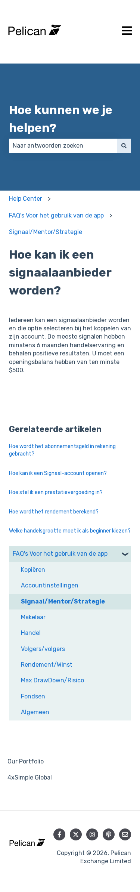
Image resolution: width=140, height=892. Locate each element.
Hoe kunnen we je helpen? (60, 119)
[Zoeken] (124, 146)
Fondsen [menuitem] (33, 696)
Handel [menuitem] (31, 632)
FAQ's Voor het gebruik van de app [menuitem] (60, 553)
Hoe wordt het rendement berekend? (54, 512)
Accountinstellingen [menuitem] (49, 585)
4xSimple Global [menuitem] (29, 777)
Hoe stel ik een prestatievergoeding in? (56, 492)
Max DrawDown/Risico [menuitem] (52, 680)
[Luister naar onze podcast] (109, 834)
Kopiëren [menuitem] (33, 569)
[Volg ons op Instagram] (92, 834)
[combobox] (63, 146)
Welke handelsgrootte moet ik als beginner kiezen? (70, 531)
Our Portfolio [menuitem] (25, 761)
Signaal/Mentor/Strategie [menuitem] (63, 601)
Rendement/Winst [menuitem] (46, 664)
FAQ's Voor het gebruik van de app (56, 215)
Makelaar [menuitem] (33, 617)
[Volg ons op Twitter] (76, 834)
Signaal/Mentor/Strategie (45, 231)
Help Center (25, 198)
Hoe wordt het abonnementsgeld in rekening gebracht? (62, 450)
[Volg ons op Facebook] (59, 834)
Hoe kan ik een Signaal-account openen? (58, 473)
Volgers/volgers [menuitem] (43, 648)
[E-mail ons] (125, 834)
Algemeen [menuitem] (35, 712)
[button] (125, 554)
